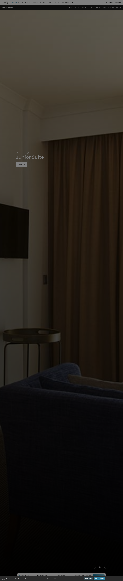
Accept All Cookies (99, 578)
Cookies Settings (88, 578)
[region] (61, 578)
